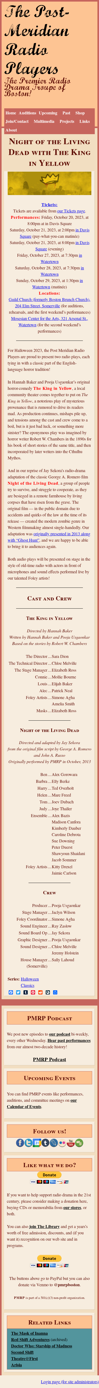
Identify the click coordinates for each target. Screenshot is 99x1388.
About (11, 130)
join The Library (44, 1226)
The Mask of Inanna (29, 1333)
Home (11, 113)
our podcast (59, 1034)
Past (66, 113)
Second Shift (22, 1352)
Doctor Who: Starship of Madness (41, 1346)
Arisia (16, 1365)
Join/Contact (17, 121)
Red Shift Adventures (30, 1339)
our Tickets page (71, 210)
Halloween (30, 979)
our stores (72, 1207)
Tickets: (49, 204)
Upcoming (48, 113)
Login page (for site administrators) (70, 1381)
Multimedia (44, 121)
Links (84, 121)
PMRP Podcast (49, 1059)
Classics (27, 985)
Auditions (27, 113)
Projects (67, 121)
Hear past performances (69, 1040)
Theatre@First (24, 1358)
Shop (80, 113)
